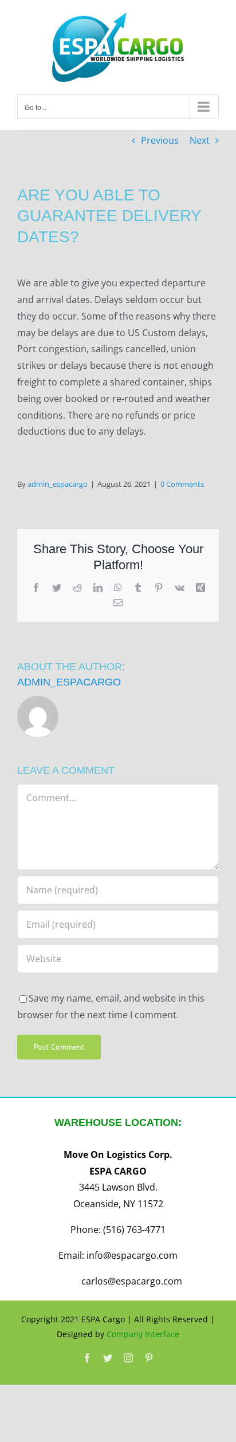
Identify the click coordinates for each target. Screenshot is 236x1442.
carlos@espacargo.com (131, 1281)
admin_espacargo (57, 484)
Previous (160, 140)
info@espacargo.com (132, 1255)
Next (200, 140)
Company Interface (143, 1334)
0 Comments (182, 484)
